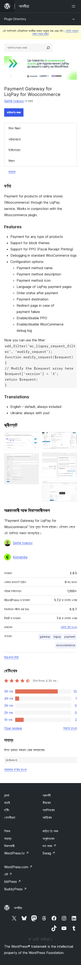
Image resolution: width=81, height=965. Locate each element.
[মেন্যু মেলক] (74, 6)
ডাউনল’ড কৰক (14, 112)
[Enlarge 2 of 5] (33, 459)
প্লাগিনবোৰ (48, 810)
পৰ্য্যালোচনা (15, 139)
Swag (49, 853)
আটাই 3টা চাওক (69, 627)
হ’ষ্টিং (6, 810)
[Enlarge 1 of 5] (33, 437)
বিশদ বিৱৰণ (14, 128)
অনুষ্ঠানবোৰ (48, 838)
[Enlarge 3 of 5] (71, 437)
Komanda (20, 557)
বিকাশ (12, 161)
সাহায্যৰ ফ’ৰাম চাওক (15, 769)
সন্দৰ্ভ (6, 795)
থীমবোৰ (46, 803)
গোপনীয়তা (9, 817)
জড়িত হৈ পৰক (50, 831)
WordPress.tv (16, 853)
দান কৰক (49, 846)
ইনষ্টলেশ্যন (14, 150)
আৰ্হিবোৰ (47, 817)
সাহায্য (12, 172)
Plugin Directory (15, 19)
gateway (45, 636)
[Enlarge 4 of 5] (71, 458)
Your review (13, 728)
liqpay (57, 636)
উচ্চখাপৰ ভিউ (11, 657)
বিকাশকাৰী (9, 846)
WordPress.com (18, 867)
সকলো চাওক (70, 728)
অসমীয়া (18, 908)
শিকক (7, 831)
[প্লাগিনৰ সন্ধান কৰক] (48, 48)
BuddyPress (15, 889)
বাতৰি (7, 803)
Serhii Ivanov (14, 101)
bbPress (12, 881)
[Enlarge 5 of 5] (71, 486)
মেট (8, 874)
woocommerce (65, 645)
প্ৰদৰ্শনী (47, 795)
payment (69, 636)
